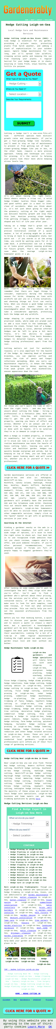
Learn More (36, 1026)
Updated (37, 1000)
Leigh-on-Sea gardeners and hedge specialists (42, 655)
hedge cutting (33, 789)
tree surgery (41, 920)
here (38, 799)
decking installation (21, 918)
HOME (26, 20)
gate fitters (41, 913)
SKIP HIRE (42, 928)
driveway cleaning (21, 933)
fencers (25, 923)
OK (50, 1026)
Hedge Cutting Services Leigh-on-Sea (26, 803)
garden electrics (13, 925)
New (15, 1000)
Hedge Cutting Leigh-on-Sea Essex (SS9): (26, 38)
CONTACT (39, 20)
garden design (28, 915)
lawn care (9, 920)
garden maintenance (38, 895)
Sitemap (6, 1000)
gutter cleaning (28, 897)
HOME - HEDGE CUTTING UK (27, 994)
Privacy (49, 1000)
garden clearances (13, 936)
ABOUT (33, 20)
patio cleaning (28, 931)
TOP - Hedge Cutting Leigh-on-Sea (21, 969)
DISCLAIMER (48, 20)
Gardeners (25, 1000)
